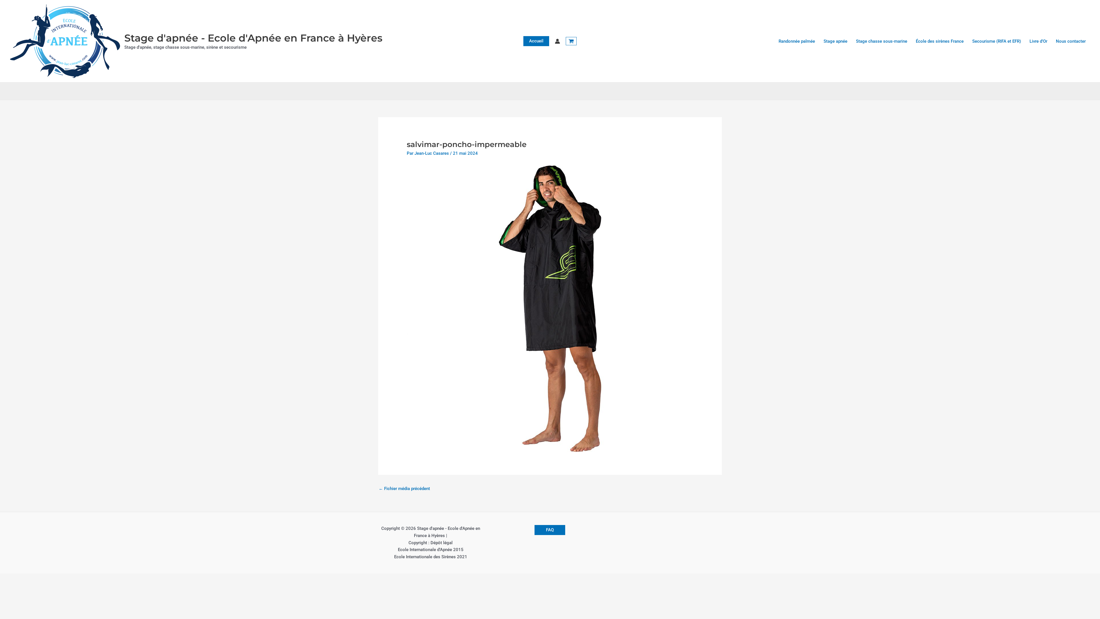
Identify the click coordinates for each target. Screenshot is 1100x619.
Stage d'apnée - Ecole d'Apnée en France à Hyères (253, 38)
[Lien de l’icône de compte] (557, 41)
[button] (536, 41)
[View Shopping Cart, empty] (571, 41)
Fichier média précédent (404, 488)
